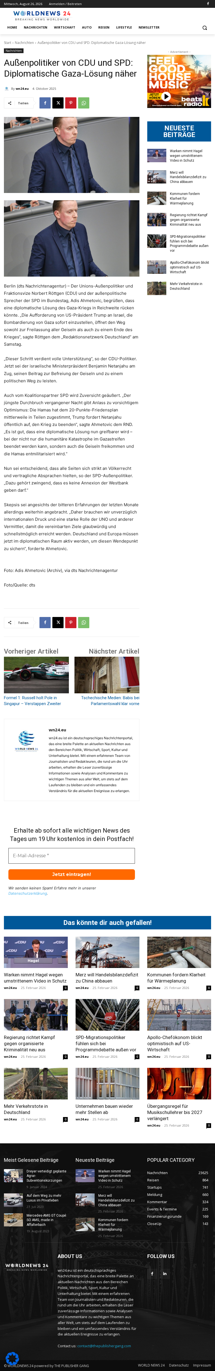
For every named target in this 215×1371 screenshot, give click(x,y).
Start (7, 42)
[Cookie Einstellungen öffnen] (12, 1363)
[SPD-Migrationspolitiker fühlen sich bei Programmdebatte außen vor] (156, 241)
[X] (58, 103)
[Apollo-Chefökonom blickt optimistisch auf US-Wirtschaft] (156, 267)
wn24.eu (22, 88)
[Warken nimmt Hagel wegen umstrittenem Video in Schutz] (156, 155)
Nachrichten (24, 42)
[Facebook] (208, 4)
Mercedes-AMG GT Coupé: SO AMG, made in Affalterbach (47, 1220)
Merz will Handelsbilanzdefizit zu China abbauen (188, 177)
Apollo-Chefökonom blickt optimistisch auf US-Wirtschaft (189, 267)
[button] (204, 27)
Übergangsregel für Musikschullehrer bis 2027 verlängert (174, 1112)
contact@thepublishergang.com (104, 1345)
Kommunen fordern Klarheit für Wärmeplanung (185, 198)
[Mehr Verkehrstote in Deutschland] (156, 288)
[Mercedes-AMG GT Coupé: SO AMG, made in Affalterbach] (13, 1220)
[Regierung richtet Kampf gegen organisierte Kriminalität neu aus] (156, 219)
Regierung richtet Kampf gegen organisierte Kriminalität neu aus (188, 220)
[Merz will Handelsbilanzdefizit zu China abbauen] (156, 177)
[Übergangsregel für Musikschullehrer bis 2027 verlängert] (179, 1083)
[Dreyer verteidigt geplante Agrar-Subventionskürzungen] (13, 1175)
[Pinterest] (70, 103)
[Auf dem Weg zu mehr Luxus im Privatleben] (13, 1200)
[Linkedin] (165, 1274)
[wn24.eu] (7, 88)
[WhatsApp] (83, 103)
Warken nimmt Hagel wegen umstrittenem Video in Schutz (186, 155)
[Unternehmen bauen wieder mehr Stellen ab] (107, 1083)
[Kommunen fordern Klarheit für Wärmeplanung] (156, 198)
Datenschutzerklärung (27, 893)
